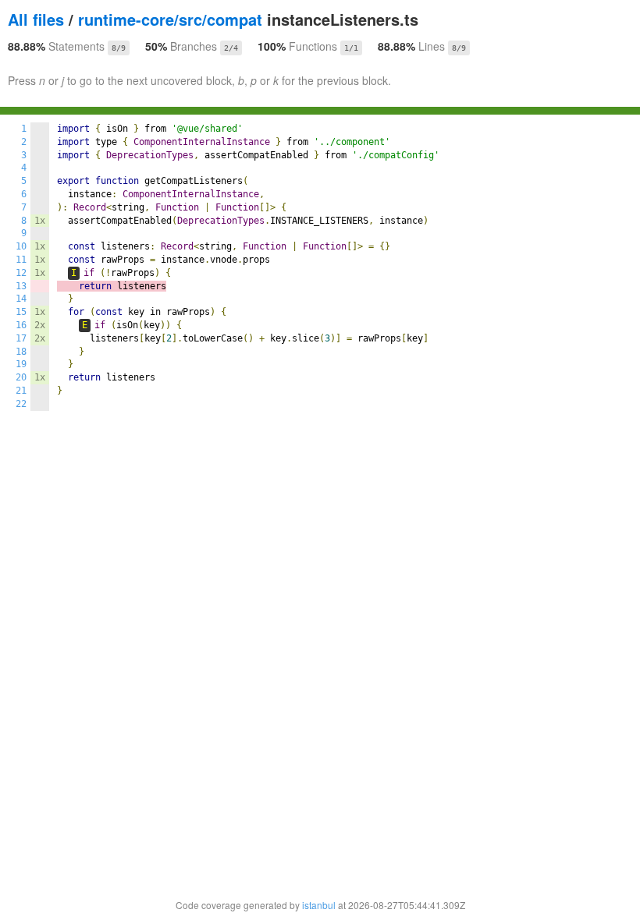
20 (21, 377)
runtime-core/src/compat (170, 19)
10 (21, 246)
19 (21, 364)
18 (21, 351)
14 (21, 298)
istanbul (319, 904)
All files (36, 19)
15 (21, 311)
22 (21, 403)
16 (21, 325)
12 (21, 272)
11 (21, 259)
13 (21, 286)
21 (21, 390)
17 (21, 338)
